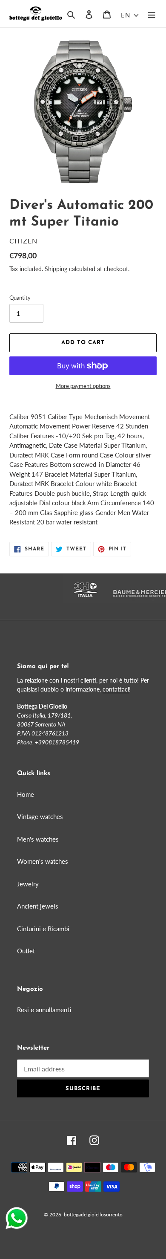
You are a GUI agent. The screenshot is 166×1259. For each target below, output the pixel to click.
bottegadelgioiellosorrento (93, 1214)
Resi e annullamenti (44, 1009)
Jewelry (28, 884)
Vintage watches (40, 816)
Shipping (56, 268)
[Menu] (151, 14)
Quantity (20, 297)
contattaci (116, 689)
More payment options (83, 385)
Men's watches (38, 839)
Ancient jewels (37, 906)
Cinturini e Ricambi (43, 928)
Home (25, 794)
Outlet (26, 951)
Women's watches (42, 861)
